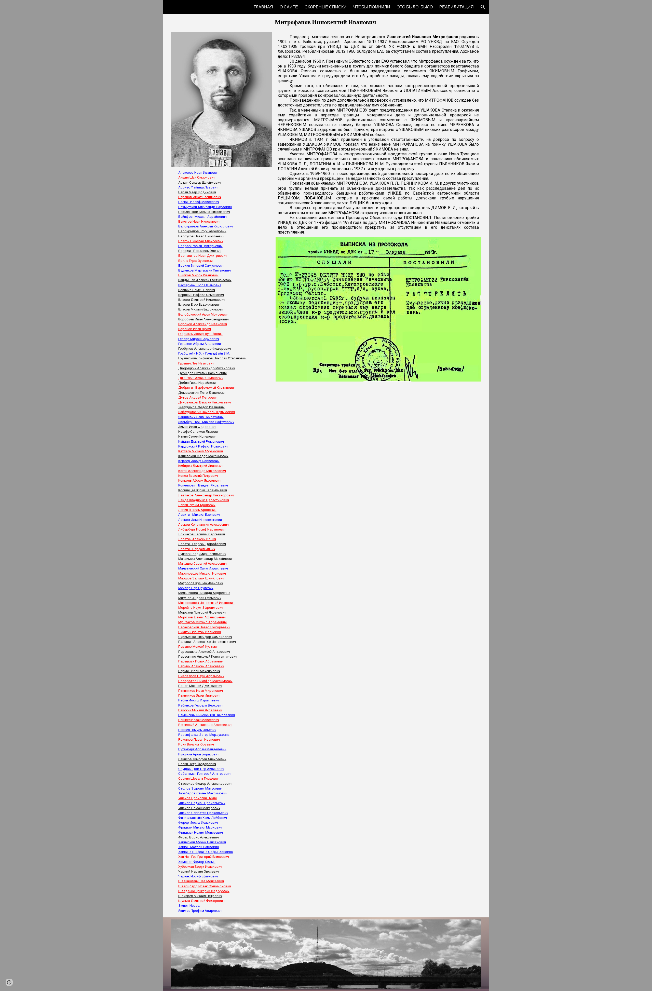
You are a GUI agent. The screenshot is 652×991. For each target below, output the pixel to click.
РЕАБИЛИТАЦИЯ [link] (456, 7)
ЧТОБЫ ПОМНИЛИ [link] (371, 7)
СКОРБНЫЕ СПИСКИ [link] (326, 7)
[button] (483, 7)
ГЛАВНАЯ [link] (263, 7)
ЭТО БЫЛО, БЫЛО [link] (415, 7)
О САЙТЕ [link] (289, 7)
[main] (326, 22)
